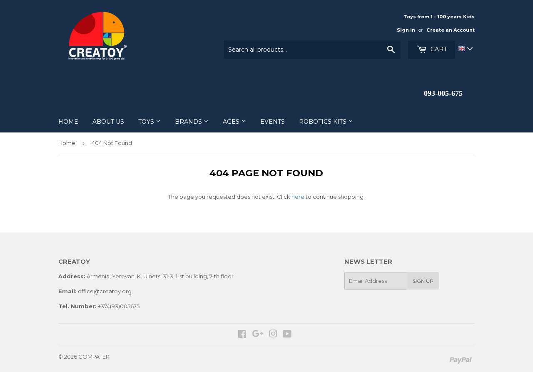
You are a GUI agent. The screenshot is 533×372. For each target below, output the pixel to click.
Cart (438, 49)
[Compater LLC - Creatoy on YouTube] (287, 335)
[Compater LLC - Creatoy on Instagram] (273, 335)
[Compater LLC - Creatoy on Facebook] (242, 335)
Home (66, 143)
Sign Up (423, 281)
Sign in (406, 30)
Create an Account (450, 30)
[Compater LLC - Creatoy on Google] (258, 335)
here (297, 196)
